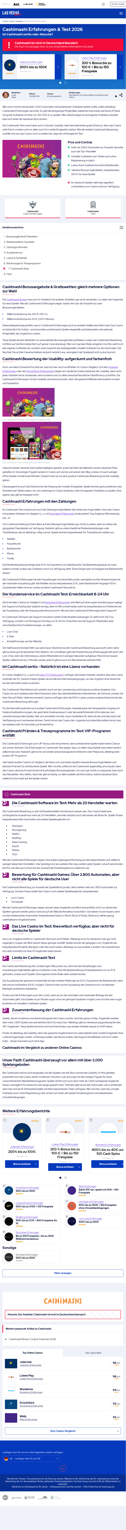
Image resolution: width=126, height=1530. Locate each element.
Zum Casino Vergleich (63, 1431)
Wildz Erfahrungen (28, 1419)
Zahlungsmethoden (17, 247)
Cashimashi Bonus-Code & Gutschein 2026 (32, 1339)
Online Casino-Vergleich (12, 21)
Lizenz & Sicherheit (17, 258)
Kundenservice (14, 252)
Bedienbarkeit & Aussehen (20, 242)
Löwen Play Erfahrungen (94, 58)
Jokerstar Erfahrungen (31, 62)
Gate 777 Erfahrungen (51, 675)
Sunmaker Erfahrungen (61, 513)
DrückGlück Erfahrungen (40, 371)
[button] (60, 83)
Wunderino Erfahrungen (31, 1392)
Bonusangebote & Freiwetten (22, 236)
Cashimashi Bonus (17, 299)
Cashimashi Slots (20, 268)
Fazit (9, 274)
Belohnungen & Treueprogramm (24, 263)
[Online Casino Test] (14, 13)
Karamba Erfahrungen (57, 602)
